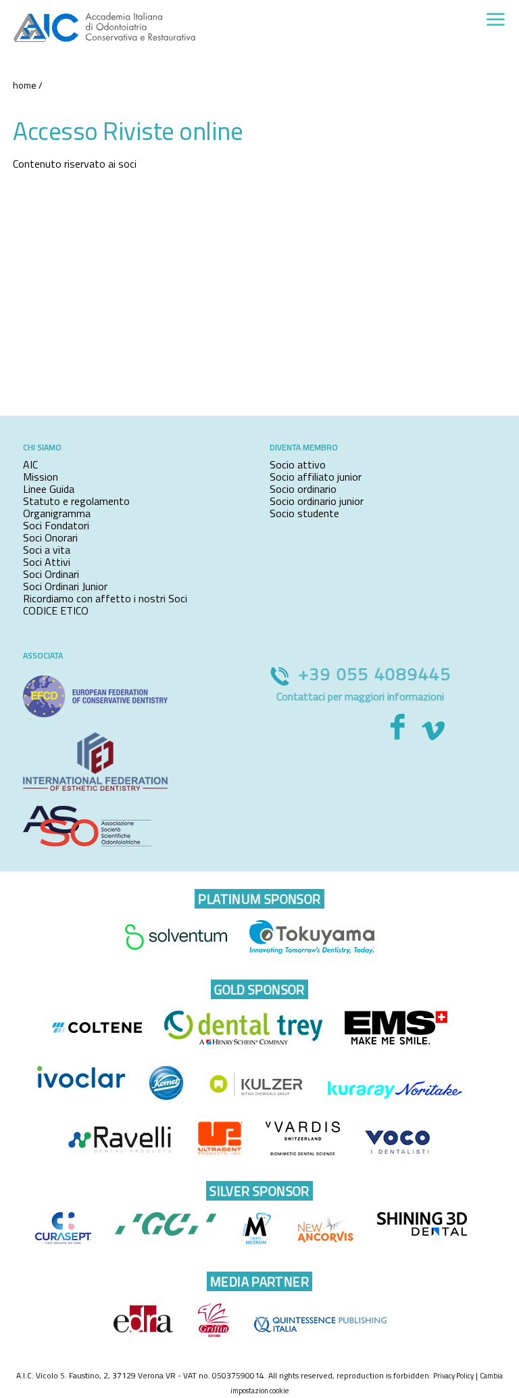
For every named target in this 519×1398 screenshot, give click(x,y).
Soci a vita (46, 549)
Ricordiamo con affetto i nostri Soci (105, 598)
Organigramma (57, 513)
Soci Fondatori (56, 525)
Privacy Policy (453, 1375)
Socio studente (304, 513)
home (24, 85)
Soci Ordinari (51, 574)
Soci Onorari (50, 537)
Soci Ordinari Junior (65, 586)
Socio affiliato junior (316, 476)
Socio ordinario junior (317, 501)
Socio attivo (298, 464)
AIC (30, 464)
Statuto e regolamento (76, 501)
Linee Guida (48, 488)
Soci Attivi (46, 561)
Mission (40, 476)
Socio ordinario (303, 488)
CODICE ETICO (56, 610)
